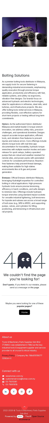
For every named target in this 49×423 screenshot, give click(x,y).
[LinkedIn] (5, 391)
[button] (24, 406)
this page (35, 287)
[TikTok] (29, 391)
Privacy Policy (8, 355)
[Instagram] (21, 391)
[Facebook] (13, 391)
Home (24, 312)
